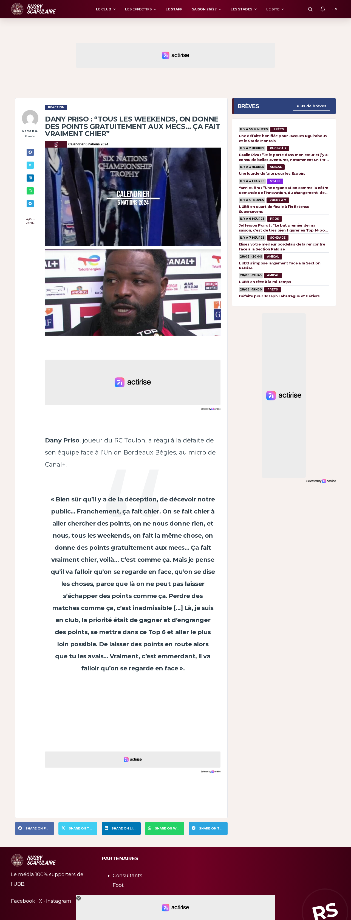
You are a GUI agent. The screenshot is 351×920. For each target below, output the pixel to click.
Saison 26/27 (204, 9)
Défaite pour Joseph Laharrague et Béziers (279, 296)
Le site (272, 9)
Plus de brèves (311, 106)
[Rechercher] (310, 9)
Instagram (58, 901)
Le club (103, 9)
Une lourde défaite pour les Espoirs (272, 173)
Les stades (241, 9)
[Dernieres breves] (322, 9)
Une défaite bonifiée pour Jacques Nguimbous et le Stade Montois (283, 138)
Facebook (23, 901)
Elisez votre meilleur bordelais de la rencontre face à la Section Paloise (282, 246)
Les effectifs (138, 9)
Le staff (174, 9)
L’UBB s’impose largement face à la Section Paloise (279, 265)
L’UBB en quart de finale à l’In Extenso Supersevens (274, 209)
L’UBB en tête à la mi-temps (265, 282)
